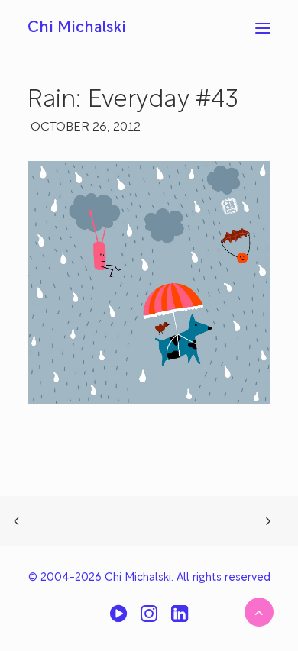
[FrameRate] (118, 619)
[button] (263, 28)
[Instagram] (149, 619)
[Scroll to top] (259, 612)
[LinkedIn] (179, 619)
